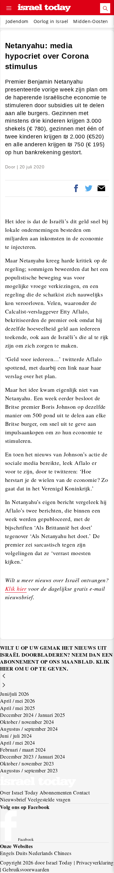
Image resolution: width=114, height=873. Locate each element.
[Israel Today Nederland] (44, 8)
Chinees (62, 853)
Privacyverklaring (95, 862)
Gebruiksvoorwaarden (26, 869)
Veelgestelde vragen (49, 799)
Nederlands (40, 853)
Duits (21, 853)
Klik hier (16, 588)
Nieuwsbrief (13, 799)
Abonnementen (56, 792)
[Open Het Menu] (9, 8)
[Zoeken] (105, 8)
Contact (81, 792)
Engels (7, 853)
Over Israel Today (19, 792)
